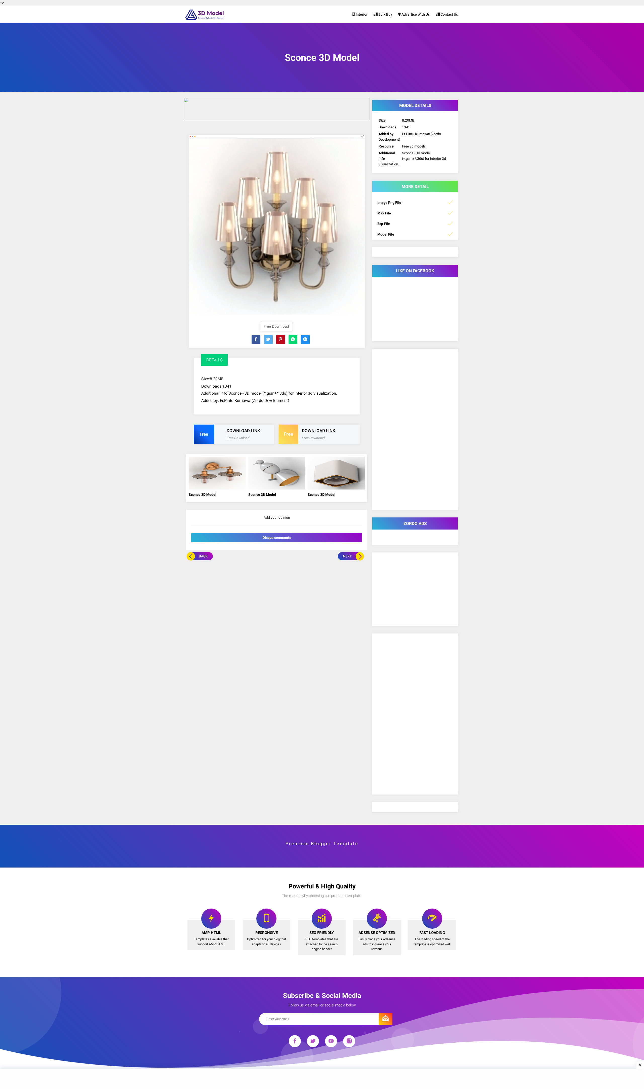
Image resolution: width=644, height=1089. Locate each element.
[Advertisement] (277, 598)
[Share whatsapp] (293, 339)
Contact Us (449, 14)
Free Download (276, 326)
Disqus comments (277, 538)
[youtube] (331, 1042)
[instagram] (349, 1042)
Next (347, 556)
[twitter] (312, 1042)
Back (203, 556)
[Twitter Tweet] (268, 339)
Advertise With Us (415, 14)
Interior (361, 14)
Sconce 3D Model (202, 495)
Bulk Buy (385, 14)
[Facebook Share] (256, 339)
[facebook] (294, 1042)
